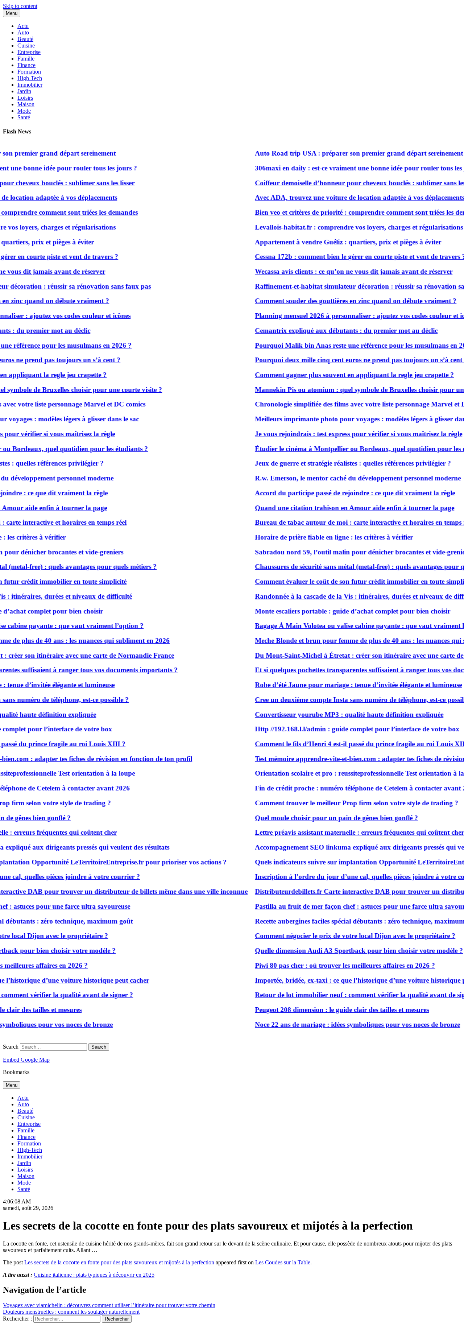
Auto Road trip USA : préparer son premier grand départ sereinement (345, 153)
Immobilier (29, 85)
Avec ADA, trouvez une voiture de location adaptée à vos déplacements (346, 197)
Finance (26, 65)
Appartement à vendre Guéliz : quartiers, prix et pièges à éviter (334, 242)
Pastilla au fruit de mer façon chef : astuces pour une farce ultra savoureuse (352, 906)
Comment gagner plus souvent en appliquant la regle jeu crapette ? (340, 375)
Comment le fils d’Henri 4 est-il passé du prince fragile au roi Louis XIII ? (350, 744)
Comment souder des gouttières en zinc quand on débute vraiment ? (342, 301)
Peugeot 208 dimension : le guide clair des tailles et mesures (328, 1009)
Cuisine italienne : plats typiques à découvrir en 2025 (94, 1275)
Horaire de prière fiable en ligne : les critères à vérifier (320, 537)
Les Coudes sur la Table (282, 1262)
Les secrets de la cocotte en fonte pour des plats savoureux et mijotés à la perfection (119, 1262)
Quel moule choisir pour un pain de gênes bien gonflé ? (323, 818)
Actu (23, 26)
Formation (29, 72)
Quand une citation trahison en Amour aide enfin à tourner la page (341, 508)
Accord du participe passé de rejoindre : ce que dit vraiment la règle (341, 493)
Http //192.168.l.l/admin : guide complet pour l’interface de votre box (343, 729)
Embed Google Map (26, 1060)
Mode (24, 111)
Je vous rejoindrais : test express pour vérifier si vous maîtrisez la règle (345, 434)
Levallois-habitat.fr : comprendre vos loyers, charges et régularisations (345, 227)
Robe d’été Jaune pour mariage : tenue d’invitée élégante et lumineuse (344, 685)
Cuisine (26, 45)
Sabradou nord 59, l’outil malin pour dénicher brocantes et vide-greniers (349, 552)
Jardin (24, 91)
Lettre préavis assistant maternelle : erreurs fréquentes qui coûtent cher (346, 832)
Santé (23, 117)
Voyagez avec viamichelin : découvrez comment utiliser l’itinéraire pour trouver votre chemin (109, 1305)
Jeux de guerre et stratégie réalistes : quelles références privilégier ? (339, 463)
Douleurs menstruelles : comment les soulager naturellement (71, 1312)
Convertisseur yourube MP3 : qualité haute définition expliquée (335, 714)
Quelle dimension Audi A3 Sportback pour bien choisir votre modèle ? (345, 950)
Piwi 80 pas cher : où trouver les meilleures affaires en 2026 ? (331, 965)
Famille (25, 58)
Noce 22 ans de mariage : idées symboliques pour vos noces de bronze (344, 1024)
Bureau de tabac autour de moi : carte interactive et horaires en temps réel (350, 522)
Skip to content (20, 6)
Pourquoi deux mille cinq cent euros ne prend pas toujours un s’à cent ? (347, 360)
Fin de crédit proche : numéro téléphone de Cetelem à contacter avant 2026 (352, 788)
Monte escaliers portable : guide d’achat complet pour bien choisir (339, 611)
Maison (25, 104)
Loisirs (25, 98)
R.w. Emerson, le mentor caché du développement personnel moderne (344, 478)
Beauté (25, 39)
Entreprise (29, 52)
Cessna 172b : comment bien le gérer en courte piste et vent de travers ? (346, 256)
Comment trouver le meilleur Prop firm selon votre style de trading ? (343, 803)
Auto (23, 32)
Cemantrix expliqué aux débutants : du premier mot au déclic (332, 330)
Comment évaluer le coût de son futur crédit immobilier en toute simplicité (350, 581)
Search (10, 1047)
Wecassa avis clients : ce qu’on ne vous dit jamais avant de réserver (340, 271)
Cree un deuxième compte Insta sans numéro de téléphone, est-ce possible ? (352, 699)
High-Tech (29, 78)
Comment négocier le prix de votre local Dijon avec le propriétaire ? (341, 935)
